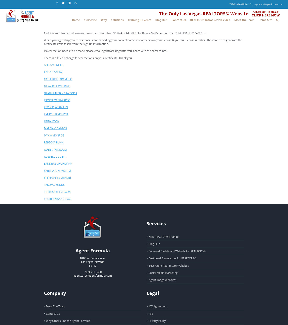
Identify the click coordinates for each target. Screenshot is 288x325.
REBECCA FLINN (53, 142)
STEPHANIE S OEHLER (57, 178)
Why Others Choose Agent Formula (68, 321)
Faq (151, 314)
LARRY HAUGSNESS (56, 114)
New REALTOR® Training (164, 237)
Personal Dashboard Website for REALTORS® (177, 251)
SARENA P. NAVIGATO (57, 171)
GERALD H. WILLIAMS (57, 86)
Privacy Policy (157, 321)
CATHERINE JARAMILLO (58, 79)
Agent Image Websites (162, 280)
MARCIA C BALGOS (55, 128)
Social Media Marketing (163, 273)
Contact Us (53, 314)
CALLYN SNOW (53, 72)
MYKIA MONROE (54, 135)
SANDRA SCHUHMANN (58, 163)
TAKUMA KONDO (54, 185)
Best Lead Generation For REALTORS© (172, 258)
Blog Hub (154, 244)
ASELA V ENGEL (53, 65)
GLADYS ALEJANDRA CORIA (60, 93)
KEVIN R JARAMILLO (56, 107)
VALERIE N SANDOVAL (57, 199)
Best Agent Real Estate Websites (169, 265)
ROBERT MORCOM (55, 149)
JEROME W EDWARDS (57, 100)
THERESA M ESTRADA (57, 192)
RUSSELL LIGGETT (55, 156)
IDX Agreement (158, 306)
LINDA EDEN (51, 121)
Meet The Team (55, 306)
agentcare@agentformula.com (268, 4)
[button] (277, 20)
